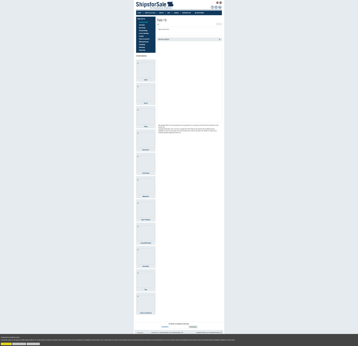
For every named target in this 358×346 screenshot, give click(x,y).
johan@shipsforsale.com (202, 332)
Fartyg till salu (151, 13)
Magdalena (146, 196)
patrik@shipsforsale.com (215, 332)
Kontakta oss (187, 13)
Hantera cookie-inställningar (33, 343)
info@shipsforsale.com (165, 332)
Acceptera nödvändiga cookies (19, 343)
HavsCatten (146, 266)
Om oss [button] (161, 13)
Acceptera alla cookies (6, 343)
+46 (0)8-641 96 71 (155, 332)
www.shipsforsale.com (177, 332)
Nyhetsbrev (201, 13)
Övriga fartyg (142, 50)
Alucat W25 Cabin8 (146, 243)
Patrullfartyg (142, 44)
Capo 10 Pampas (145, 219)
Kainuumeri (145, 150)
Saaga (145, 126)
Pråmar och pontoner (144, 39)
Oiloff (145, 80)
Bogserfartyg (142, 28)
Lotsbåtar (141, 36)
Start (140, 13)
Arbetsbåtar (142, 25)
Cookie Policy (140, 332)
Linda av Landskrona (146, 313)
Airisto (146, 103)
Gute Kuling (145, 173)
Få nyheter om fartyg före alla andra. (179, 324)
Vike (146, 289)
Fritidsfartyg (142, 47)
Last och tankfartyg (144, 33)
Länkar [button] (176, 13)
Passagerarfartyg (143, 30)
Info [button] (168, 13)
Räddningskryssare (144, 42)
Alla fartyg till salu (143, 22)
